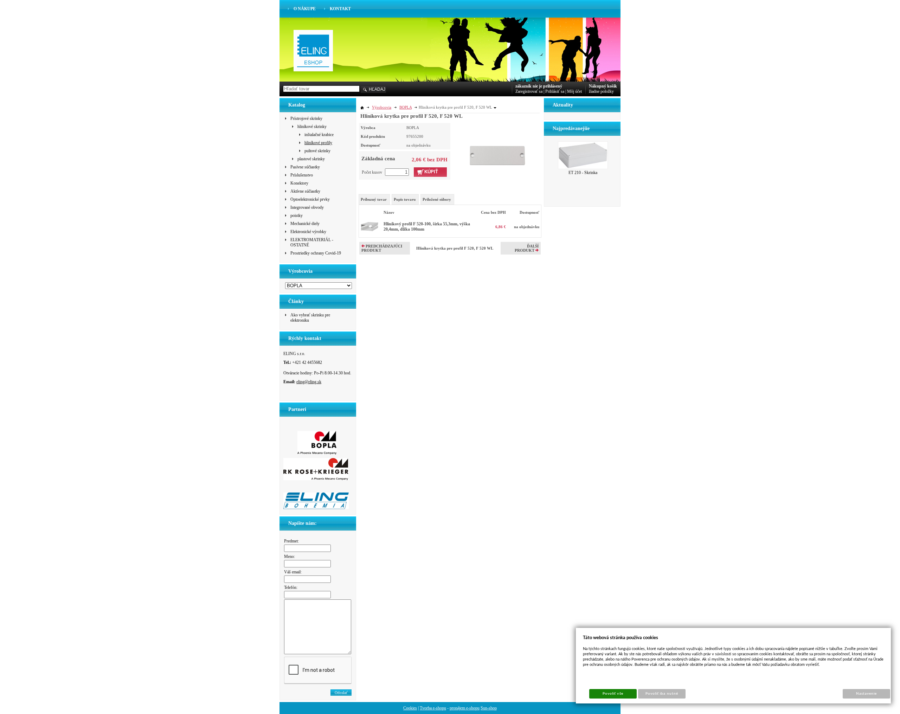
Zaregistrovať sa (528, 91)
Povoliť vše (613, 693)
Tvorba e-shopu (433, 708)
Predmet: (291, 541)
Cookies (410, 708)
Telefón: (290, 587)
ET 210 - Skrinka (582, 172)
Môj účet (574, 91)
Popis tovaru (405, 199)
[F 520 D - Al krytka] (497, 144)
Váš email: (293, 572)
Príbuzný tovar (374, 199)
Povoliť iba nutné (661, 693)
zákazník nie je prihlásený (538, 86)
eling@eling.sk (308, 381)
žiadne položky (601, 91)
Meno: (289, 556)
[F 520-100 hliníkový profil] (369, 229)
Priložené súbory (437, 199)
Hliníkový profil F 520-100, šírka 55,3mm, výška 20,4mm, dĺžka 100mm (427, 226)
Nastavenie (866, 693)
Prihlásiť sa (554, 91)
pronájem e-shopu (465, 708)
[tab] (374, 199)
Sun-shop (489, 708)
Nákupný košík (603, 86)
